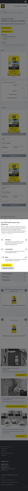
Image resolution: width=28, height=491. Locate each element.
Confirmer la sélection (8, 268)
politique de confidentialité (6, 233)
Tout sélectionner (7, 265)
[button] (16, 242)
